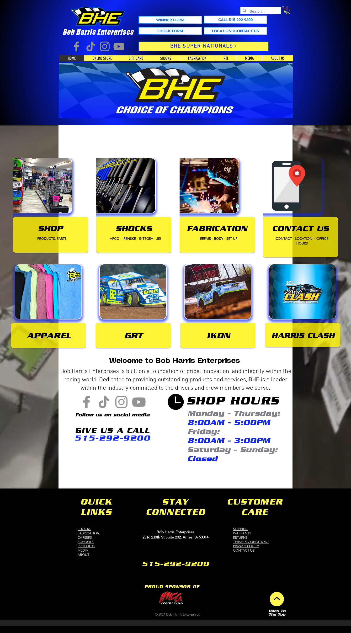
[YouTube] (118, 46)
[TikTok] (90, 46)
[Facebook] (76, 46)
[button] (287, 10)
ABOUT (83, 555)
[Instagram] (104, 46)
